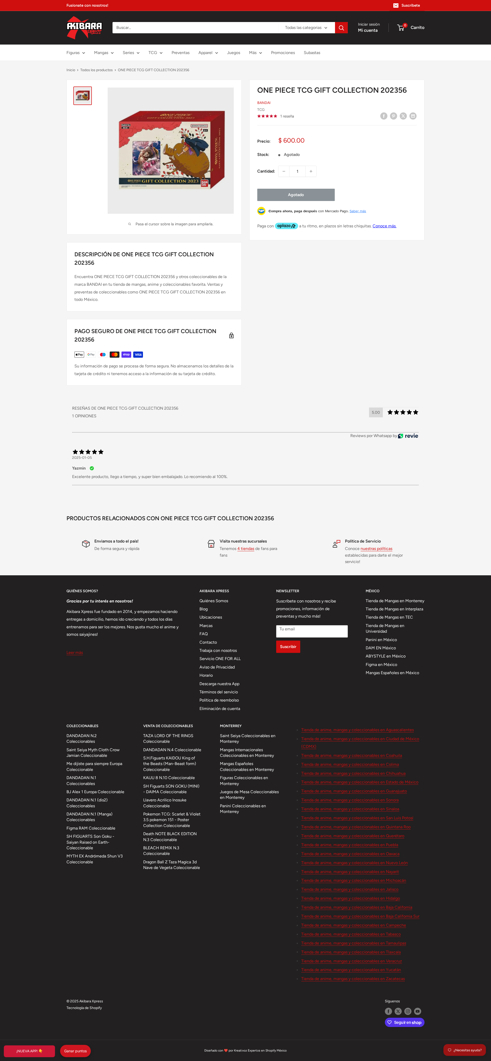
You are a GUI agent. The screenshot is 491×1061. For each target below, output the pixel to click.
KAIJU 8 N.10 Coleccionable (169, 777)
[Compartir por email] (413, 116)
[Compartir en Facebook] (383, 116)
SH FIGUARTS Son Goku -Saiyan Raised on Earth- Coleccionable (90, 842)
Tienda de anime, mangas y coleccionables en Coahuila (351, 755)
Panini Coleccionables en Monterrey (243, 808)
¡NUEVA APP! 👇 (29, 1051)
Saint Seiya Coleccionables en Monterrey (247, 738)
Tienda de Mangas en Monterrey (395, 600)
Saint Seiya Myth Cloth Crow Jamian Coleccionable (93, 752)
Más (252, 52)
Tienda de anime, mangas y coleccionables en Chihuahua (353, 773)
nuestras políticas (376, 548)
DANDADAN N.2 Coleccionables (81, 738)
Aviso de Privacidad (217, 667)
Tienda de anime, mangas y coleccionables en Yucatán (351, 969)
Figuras (73, 52)
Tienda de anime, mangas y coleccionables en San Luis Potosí (357, 817)
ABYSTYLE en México (386, 656)
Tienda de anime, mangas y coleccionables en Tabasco (351, 934)
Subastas (312, 52)
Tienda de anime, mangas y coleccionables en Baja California (356, 907)
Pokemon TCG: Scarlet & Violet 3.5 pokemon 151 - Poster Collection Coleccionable (171, 820)
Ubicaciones (210, 617)
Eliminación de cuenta (219, 708)
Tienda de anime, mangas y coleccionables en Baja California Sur (360, 916)
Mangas (101, 52)
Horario (206, 675)
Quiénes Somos (213, 600)
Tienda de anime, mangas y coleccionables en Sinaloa (350, 809)
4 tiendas (245, 548)
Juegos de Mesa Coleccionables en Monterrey (249, 794)
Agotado (296, 194)
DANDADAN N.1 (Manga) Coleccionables (89, 817)
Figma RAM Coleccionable (90, 828)
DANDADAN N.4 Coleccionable (172, 749)
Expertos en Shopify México (267, 1050)
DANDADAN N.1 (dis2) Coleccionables (87, 803)
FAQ (203, 633)
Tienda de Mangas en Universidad (385, 628)
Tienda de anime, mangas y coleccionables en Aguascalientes (357, 729)
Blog (203, 609)
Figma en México (381, 664)
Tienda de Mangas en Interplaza (394, 609)
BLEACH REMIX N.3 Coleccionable (161, 850)
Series (128, 52)
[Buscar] (341, 27)
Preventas (180, 52)
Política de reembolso (219, 700)
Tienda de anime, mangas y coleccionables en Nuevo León (354, 862)
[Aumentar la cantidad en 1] (311, 171)
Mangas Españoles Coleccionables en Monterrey (247, 766)
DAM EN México (381, 647)
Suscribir (288, 646)
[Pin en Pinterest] (393, 116)
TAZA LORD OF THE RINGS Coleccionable (168, 738)
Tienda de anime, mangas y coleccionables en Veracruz (351, 961)
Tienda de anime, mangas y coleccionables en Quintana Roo (356, 826)
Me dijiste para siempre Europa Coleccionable (94, 766)
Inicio (70, 70)
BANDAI (264, 103)
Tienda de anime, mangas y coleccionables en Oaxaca (350, 853)
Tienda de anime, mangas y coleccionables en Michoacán (353, 880)
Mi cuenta (368, 30)
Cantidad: (266, 171)
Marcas (206, 625)
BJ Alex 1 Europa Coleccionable (95, 791)
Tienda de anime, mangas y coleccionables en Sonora (350, 800)
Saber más (358, 211)
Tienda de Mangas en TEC (389, 617)
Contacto (208, 642)
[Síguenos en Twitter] (398, 1011)
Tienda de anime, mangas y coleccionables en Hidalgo (350, 898)
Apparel (205, 52)
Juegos (233, 52)
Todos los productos (96, 70)
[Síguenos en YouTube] (417, 1011)
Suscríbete (410, 5)
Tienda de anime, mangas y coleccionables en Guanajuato (354, 791)
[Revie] (408, 436)
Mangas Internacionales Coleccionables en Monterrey (247, 752)
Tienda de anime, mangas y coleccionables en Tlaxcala (351, 952)
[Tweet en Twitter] (403, 116)
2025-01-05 (82, 457)
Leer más (74, 652)
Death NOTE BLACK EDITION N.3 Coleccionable (170, 836)
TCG (153, 52)
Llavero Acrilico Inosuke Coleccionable (164, 803)
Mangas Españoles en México (392, 672)
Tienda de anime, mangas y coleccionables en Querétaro (352, 835)
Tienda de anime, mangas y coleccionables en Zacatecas (353, 978)
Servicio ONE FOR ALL (220, 658)
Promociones (283, 52)
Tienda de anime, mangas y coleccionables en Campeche (353, 925)
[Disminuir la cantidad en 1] (283, 171)
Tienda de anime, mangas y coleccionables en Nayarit (350, 871)
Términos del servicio (218, 691)
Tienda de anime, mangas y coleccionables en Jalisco (349, 889)
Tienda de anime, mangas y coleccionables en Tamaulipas (353, 943)
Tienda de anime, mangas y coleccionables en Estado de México (359, 782)
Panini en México (381, 639)
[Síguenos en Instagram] (407, 1011)
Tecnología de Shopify (84, 1008)
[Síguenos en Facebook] (388, 1011)
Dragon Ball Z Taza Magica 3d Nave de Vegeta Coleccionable (171, 865)
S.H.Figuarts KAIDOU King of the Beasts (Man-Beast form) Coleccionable (169, 764)
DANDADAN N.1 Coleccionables (81, 780)
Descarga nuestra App (219, 683)
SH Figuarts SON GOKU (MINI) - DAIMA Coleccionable (171, 789)
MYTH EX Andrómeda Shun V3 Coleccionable (94, 859)
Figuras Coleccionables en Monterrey (244, 780)
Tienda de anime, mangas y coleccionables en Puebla (349, 844)
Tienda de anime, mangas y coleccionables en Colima (350, 764)
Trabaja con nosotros (218, 650)
